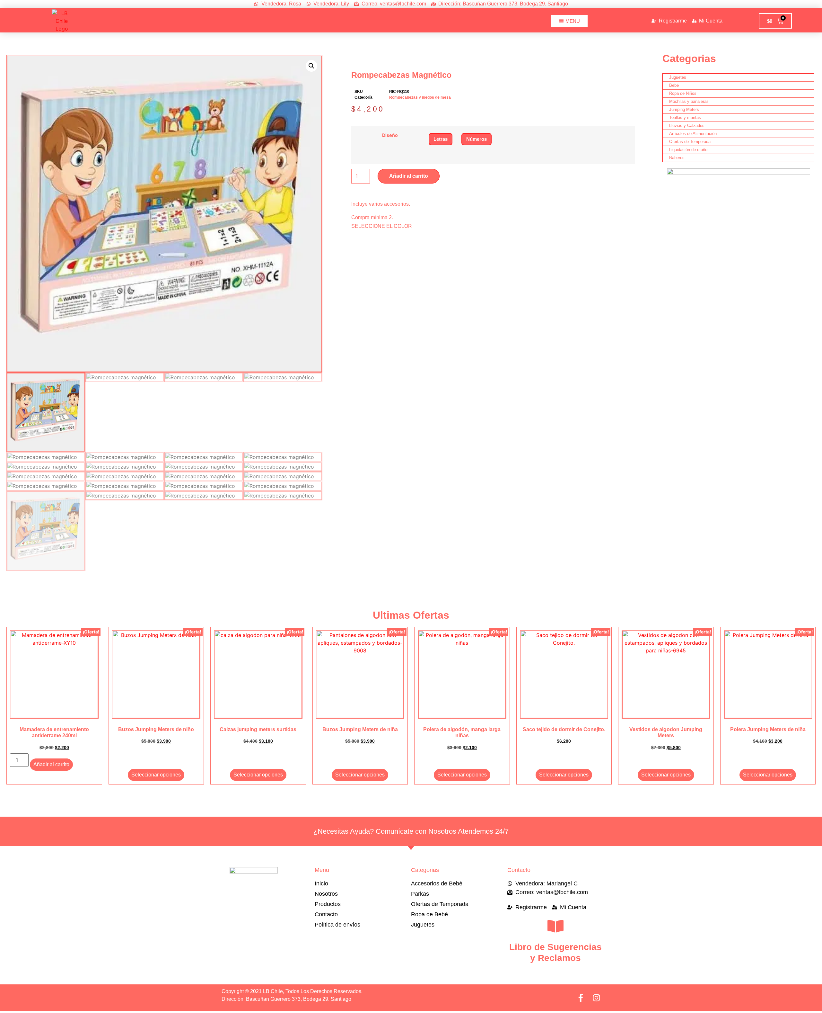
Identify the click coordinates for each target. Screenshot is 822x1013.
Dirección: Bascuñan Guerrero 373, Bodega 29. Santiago (286, 999)
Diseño (390, 135)
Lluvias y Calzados (686, 125)
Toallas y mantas (685, 117)
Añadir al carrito (408, 176)
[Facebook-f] (581, 998)
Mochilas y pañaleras (689, 101)
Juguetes (677, 77)
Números (476, 139)
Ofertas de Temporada (690, 141)
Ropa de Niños (682, 93)
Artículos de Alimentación (693, 133)
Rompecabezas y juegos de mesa (420, 97)
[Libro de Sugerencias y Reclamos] (555, 926)
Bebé (674, 85)
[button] (311, 66)
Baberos (677, 157)
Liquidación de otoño (688, 149)
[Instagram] (596, 998)
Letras (440, 139)
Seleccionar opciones (156, 774)
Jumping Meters (684, 109)
